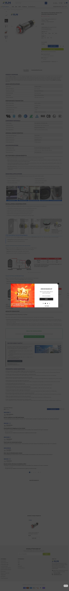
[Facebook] (43, 303)
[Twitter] (49, 303)
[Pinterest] (47, 303)
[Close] (58, 283)
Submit (46, 299)
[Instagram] (45, 303)
